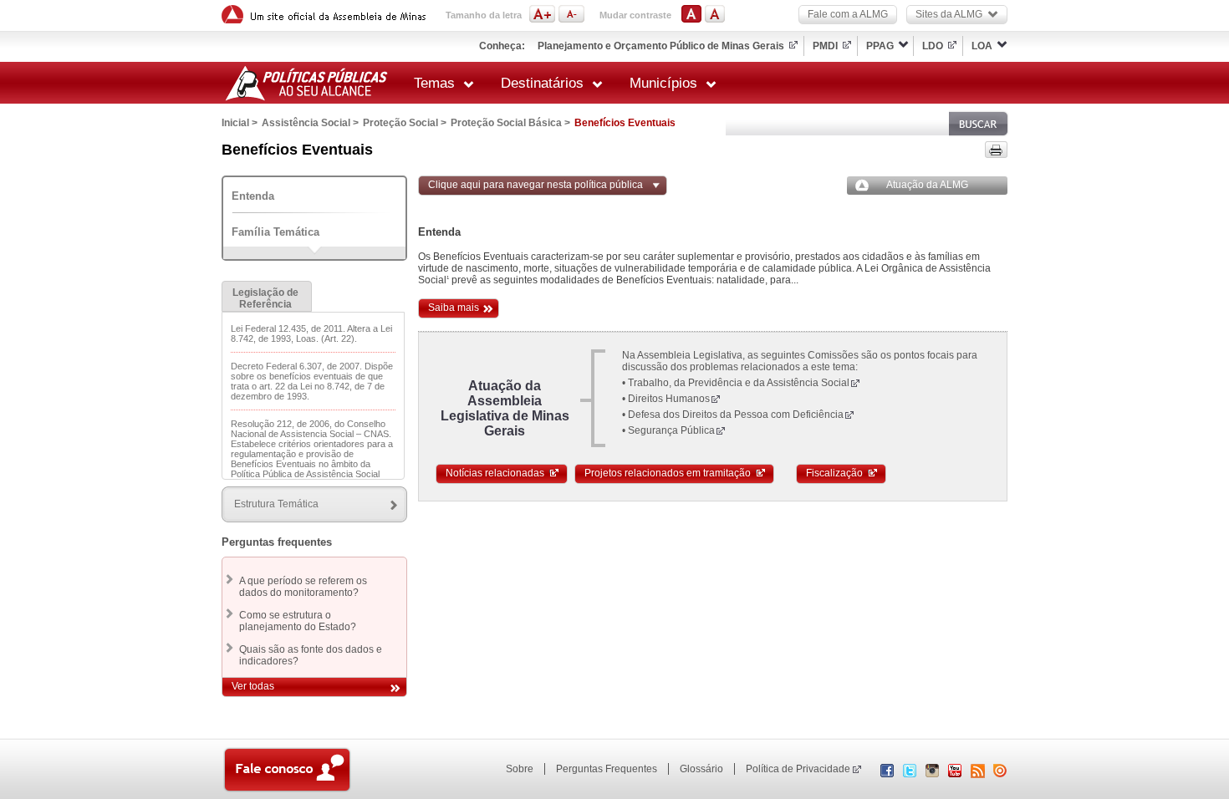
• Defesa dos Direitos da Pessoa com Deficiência (733, 414)
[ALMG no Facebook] (887, 774)
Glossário (701, 769)
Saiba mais (453, 307)
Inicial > (240, 123)
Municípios (663, 83)
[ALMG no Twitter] (909, 774)
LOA (981, 46)
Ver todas (253, 686)
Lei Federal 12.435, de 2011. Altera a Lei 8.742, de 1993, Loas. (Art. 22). (311, 333)
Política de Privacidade (798, 769)
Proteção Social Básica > (510, 123)
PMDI (825, 46)
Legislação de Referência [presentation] (265, 298)
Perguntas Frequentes (606, 769)
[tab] (267, 296)
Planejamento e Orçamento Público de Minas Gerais (661, 46)
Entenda (253, 196)
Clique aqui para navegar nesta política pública (535, 185)
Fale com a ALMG (848, 14)
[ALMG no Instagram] (932, 774)
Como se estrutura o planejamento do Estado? (297, 621)
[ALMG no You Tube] (954, 774)
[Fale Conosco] (287, 771)
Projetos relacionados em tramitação (667, 473)
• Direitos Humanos (666, 399)
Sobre (519, 769)
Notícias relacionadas (495, 473)
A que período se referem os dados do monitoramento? (303, 586)
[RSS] (978, 771)
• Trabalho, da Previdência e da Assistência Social (735, 383)
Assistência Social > (310, 123)
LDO (932, 46)
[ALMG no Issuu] (1000, 774)
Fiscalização (834, 473)
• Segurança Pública (668, 430)
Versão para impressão (996, 149)
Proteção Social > (404, 123)
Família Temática (275, 232)
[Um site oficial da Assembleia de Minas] (326, 14)
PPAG (880, 46)
